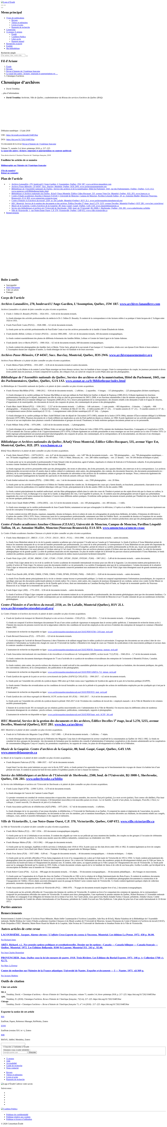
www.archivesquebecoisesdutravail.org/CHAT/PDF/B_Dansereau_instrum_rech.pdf (83, 650)
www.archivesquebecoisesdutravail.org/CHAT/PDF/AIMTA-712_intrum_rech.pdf (82, 672)
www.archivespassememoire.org (130, 355)
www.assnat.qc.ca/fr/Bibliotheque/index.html (96, 380)
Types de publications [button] (15, 18)
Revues (14, 20)
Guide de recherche (14, 1066)
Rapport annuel (17, 41)
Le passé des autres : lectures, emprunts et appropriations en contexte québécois (36, 151)
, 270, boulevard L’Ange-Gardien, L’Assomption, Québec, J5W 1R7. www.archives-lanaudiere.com (61, 184)
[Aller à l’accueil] (8, 2)
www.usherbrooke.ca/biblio (44, 778)
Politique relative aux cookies (18, 1117)
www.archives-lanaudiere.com (140, 304)
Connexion (10, 30)
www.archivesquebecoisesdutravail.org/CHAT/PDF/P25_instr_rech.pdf (77, 692)
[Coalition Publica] (9, 1109)
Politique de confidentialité (17, 1114)
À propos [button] (10, 32)
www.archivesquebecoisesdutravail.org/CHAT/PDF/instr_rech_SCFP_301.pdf (80, 714)
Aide (8, 1061)
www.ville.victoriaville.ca (137, 821)
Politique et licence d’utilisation (19, 1119)
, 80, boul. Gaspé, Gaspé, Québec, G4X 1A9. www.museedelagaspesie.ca (65, 206)
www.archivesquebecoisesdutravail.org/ (27, 608)
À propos (18, 32)
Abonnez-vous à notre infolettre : (16, 1050)
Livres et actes (17, 25)
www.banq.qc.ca (51, 445)
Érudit (14, 34)
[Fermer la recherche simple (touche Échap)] (5, 5)
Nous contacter (12, 1068)
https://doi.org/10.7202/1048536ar (20, 139)
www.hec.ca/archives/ (69, 724)
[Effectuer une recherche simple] (2, 5)
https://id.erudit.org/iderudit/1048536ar (22, 135)
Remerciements (12, 213)
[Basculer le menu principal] (2, 7)
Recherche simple (8, 53)
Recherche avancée (14, 44)
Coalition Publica (18, 37)
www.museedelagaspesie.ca (19, 752)
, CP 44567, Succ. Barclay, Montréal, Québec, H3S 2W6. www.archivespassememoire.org (59, 186)
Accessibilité (11, 1063)
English (9, 46)
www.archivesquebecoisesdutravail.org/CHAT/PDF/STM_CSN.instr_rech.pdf (80, 632)
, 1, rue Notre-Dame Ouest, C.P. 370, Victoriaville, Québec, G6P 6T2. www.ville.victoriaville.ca (59, 210)
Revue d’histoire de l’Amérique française (23, 71)
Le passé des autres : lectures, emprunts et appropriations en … (32, 74)
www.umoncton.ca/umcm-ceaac (124, 527)
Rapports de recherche (20, 27)
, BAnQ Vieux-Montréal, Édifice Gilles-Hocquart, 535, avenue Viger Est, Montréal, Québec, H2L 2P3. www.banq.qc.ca (80, 193)
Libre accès (16, 39)
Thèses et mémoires (19, 22)
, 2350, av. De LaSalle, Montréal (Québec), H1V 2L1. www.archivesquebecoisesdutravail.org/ (67, 200)
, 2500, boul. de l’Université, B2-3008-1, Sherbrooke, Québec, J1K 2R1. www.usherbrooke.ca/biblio (80, 208)
